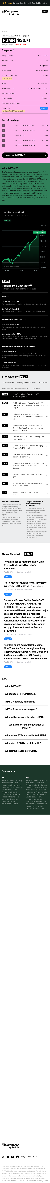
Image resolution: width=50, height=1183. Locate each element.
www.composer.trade (11, 267)
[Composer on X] (3, 1157)
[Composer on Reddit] (17, 1156)
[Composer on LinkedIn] (7, 1156)
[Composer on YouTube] (12, 1156)
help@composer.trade (29, 1157)
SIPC (8, 1171)
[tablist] (25, 382)
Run (8, 220)
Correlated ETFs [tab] (8, 382)
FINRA (4, 1171)
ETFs (6, 31)
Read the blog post (38, 3)
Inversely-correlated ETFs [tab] (26, 382)
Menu (45, 11)
